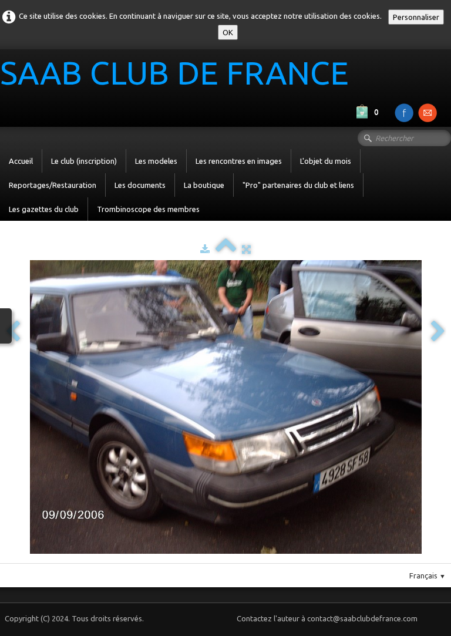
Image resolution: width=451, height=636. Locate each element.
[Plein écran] (246, 249)
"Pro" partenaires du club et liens (298, 185)
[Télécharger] (205, 249)
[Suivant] (438, 332)
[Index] (225, 249)
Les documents (140, 185)
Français (427, 575)
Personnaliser (416, 17)
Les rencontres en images (239, 161)
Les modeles (156, 161)
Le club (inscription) (84, 161)
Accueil (21, 161)
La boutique (204, 185)
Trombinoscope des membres (148, 209)
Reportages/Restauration (52, 185)
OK (228, 32)
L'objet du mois (325, 161)
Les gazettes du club (44, 209)
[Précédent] (13, 332)
